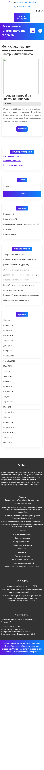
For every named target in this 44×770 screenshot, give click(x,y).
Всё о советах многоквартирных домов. (14, 31)
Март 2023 (7, 366)
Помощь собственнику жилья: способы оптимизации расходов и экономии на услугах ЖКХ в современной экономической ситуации (22, 524)
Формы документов (22, 556)
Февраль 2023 (8, 371)
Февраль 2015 (8, 443)
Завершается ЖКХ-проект (13, 255)
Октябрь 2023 (8, 356)
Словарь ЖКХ (8, 234)
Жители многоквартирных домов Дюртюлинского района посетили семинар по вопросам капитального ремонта (21, 275)
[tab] (32, 30)
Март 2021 (7, 407)
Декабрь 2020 (8, 417)
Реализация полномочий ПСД (22, 563)
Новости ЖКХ (8, 219)
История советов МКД (22, 542)
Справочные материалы (22, 545)
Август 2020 (8, 437)
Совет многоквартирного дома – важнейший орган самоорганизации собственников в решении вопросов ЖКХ (22, 509)
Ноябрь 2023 (8, 351)
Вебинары (7, 214)
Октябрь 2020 (8, 427)
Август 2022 (8, 397)
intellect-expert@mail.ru (26, 2)
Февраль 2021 (8, 412)
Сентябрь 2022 (9, 392)
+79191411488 (24, 7)
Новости (22, 531)
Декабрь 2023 (8, 346)
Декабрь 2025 (8, 320)
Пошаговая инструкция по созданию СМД (19, 224)
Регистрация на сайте (12, 161)
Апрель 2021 (8, 402)
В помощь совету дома (22, 534)
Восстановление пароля (13, 165)
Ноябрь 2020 (8, 422)
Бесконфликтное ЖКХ (22, 504)
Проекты (22, 497)
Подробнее (23, 129)
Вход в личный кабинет (12, 156)
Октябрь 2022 (8, 386)
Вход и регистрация (22, 17)
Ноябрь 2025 (8, 325)
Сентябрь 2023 (9, 361)
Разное (6, 229)
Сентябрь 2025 (9, 335)
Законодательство (22, 538)
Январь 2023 (8, 376)
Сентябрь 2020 (9, 432)
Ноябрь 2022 (8, 381)
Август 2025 (8, 340)
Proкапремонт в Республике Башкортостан (22, 500)
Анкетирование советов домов (22, 560)
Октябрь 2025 (8, 330)
